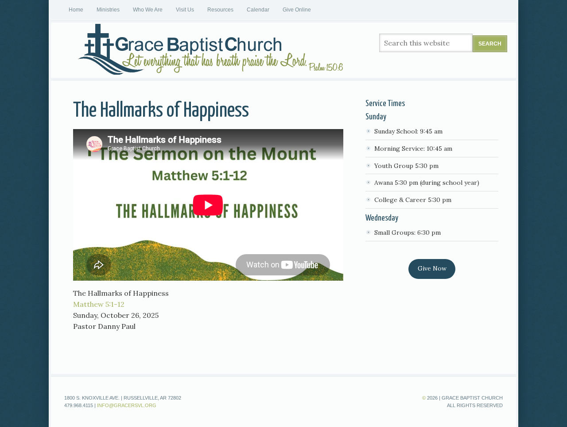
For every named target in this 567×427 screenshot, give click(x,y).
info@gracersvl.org (126, 405)
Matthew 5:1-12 (98, 304)
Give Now (432, 268)
